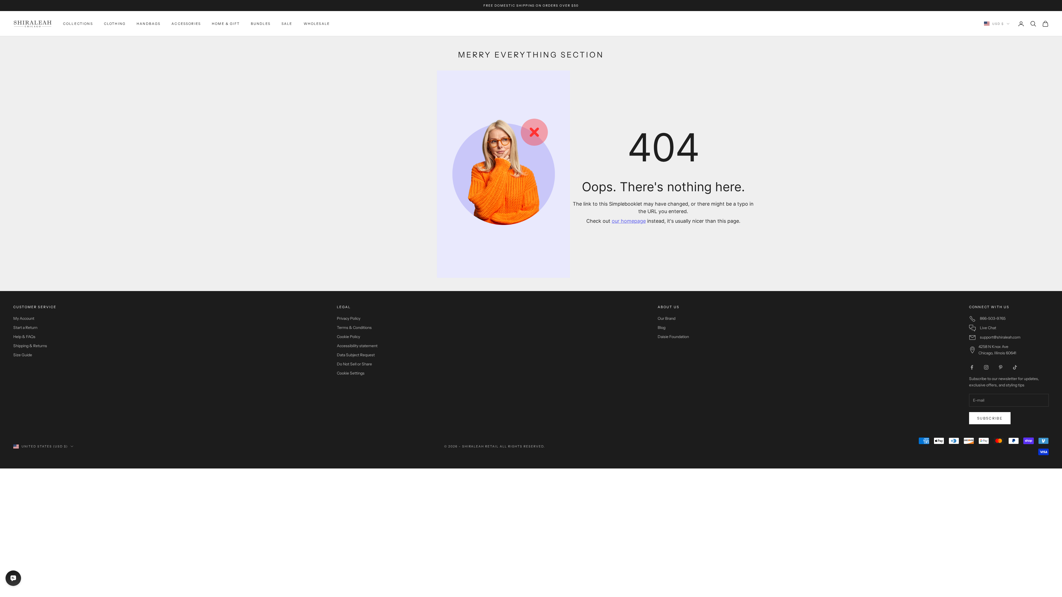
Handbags (148, 24)
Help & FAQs (24, 336)
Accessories (186, 24)
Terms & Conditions (354, 327)
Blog (661, 327)
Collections (78, 24)
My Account (23, 318)
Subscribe (990, 418)
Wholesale (317, 24)
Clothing (115, 24)
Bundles (260, 24)
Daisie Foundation (673, 336)
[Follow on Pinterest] (1000, 367)
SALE (287, 24)
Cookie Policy (348, 336)
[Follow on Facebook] (972, 367)
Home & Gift (226, 24)
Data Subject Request (356, 354)
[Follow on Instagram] (986, 367)
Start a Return (25, 327)
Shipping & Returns (30, 345)
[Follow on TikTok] (1015, 367)
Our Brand (666, 318)
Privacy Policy (348, 318)
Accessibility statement (357, 345)
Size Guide (22, 354)
